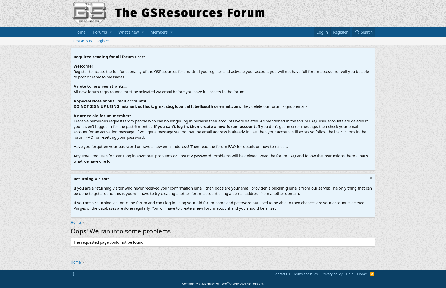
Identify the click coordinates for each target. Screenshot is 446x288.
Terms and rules (305, 273)
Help (349, 273)
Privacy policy (332, 273)
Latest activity (81, 40)
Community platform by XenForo (223, 283)
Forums (100, 32)
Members (159, 32)
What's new (128, 32)
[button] (111, 32)
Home (80, 32)
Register (102, 40)
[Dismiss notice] (370, 179)
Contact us (281, 273)
